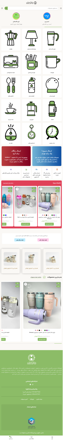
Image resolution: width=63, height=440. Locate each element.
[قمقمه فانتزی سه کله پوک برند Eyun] (25, 200)
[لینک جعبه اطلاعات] (47, 18)
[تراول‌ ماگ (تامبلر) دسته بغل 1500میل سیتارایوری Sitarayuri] (49, 200)
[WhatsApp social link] (33, 384)
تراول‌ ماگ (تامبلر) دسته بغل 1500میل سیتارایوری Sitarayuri (49, 218)
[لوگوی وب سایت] (31, 3)
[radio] (56, 215)
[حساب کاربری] (2, 8)
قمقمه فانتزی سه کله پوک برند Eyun (26, 217)
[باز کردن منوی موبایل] (61, 8)
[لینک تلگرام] (30, 384)
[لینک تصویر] (31, 359)
